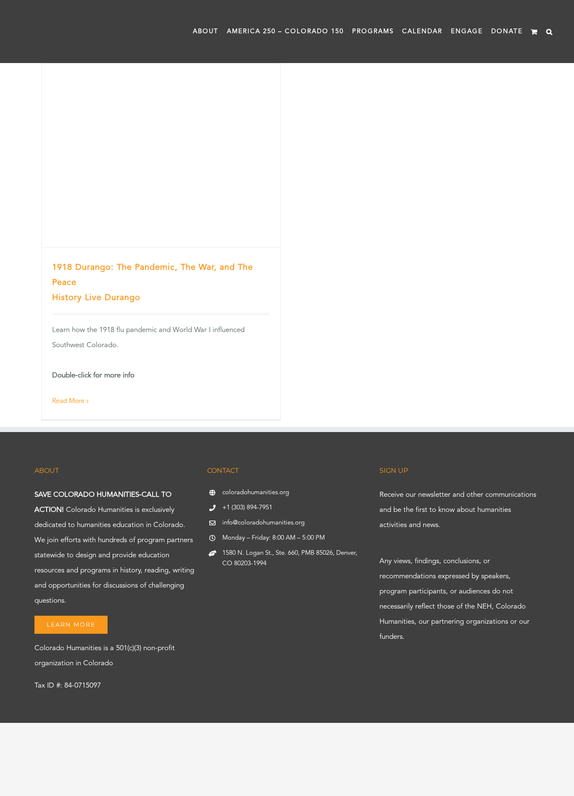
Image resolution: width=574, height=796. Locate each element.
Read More (68, 401)
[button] (549, 31)
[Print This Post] (287, 737)
